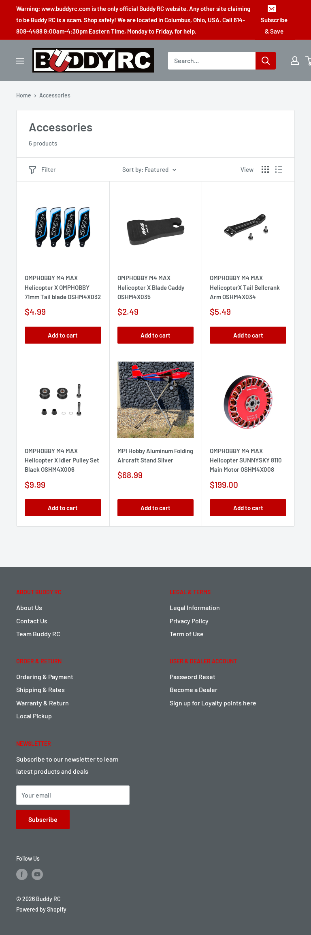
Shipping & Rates (40, 689)
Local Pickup (34, 716)
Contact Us (31, 621)
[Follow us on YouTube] (37, 874)
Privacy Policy (189, 621)
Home (23, 95)
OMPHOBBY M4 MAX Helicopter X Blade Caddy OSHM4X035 (150, 287)
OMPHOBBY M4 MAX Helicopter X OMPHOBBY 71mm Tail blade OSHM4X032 (63, 287)
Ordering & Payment (44, 676)
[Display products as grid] (265, 169)
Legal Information (195, 607)
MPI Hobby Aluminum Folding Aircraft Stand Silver (155, 455)
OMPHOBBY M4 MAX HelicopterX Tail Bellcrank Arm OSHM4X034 (245, 287)
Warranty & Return (42, 703)
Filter (48, 169)
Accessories (54, 95)
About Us (29, 607)
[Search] (266, 61)
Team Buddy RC (38, 633)
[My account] (295, 60)
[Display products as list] (278, 169)
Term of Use (187, 633)
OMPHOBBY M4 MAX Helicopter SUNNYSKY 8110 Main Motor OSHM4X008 (246, 460)
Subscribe (43, 819)
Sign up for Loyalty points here (213, 703)
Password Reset (192, 676)
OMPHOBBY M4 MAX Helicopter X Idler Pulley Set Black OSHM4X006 (62, 460)
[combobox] (212, 61)
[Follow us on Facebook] (22, 874)
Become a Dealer (193, 689)
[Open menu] (20, 61)
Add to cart (63, 335)
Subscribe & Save (274, 25)
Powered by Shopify (41, 909)
